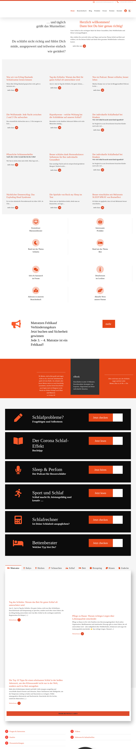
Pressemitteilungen (17, 743)
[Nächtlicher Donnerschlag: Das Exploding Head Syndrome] (14, 181)
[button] (129, 10)
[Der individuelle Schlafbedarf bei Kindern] (100, 102)
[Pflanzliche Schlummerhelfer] (14, 141)
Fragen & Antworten (17, 731)
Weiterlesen (13, 620)
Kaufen (12, 737)
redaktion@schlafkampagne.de (105, 2)
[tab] (13, 568)
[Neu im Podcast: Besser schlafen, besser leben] (100, 63)
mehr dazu (10, 90)
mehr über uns (77, 46)
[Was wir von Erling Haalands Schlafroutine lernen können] (14, 63)
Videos (77, 731)
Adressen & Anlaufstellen (84, 737)
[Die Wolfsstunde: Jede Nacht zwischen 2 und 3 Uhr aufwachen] (14, 101)
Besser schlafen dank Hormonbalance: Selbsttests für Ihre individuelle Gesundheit (66, 157)
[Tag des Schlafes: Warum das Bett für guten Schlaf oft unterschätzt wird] (57, 63)
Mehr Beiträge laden (68, 714)
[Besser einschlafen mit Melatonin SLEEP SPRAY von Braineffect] (100, 181)
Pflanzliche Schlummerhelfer (19, 154)
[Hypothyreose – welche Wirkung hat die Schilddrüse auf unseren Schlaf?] (57, 100)
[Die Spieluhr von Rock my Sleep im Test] (57, 181)
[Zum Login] (125, 10)
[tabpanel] (68, 646)
